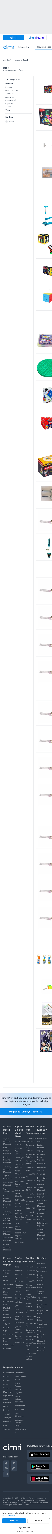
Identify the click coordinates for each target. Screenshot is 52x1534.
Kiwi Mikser (19, 1242)
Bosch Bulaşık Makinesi (7, 1198)
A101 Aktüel (41, 1267)
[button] (26, 1527)
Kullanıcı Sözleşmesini (39, 1502)
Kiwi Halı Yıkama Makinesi (41, 1187)
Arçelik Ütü (41, 1210)
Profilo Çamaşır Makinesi (7, 1247)
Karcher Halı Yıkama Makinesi (42, 1203)
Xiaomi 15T (30, 1216)
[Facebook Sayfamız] (6, 1463)
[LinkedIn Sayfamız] (6, 1468)
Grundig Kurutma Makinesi (7, 1221)
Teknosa (7, 1388)
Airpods (6, 1288)
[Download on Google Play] (39, 1467)
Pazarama (7, 1380)
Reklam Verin (20, 1406)
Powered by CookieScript (26, 1531)
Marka (17, 60)
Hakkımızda (19, 1373)
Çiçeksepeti (8, 1396)
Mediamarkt (8, 1392)
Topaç (8, 107)
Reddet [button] (38, 1521)
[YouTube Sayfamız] (6, 1474)
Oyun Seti (9, 84)
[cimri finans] (36, 37)
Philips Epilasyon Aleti (7, 1317)
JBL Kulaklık (8, 1284)
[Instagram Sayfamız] (14, 1468)
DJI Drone (7, 1349)
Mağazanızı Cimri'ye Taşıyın (19, 1422)
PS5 (27, 1350)
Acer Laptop (8, 1334)
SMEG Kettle (20, 1200)
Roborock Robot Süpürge (41, 1157)
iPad (5, 1277)
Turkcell (6, 1414)
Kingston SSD (8, 1345)
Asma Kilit (9, 94)
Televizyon (19, 1323)
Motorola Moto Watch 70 (31, 1297)
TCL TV (6, 1324)
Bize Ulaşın (19, 1409)
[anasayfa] (9, 47)
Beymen (6, 1410)
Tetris (7, 110)
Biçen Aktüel (42, 1271)
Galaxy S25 (30, 1198)
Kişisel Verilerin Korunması (19, 1399)
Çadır (17, 1306)
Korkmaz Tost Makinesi (18, 1151)
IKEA (5, 1425)
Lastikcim (7, 1422)
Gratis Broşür (42, 1324)
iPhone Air (30, 1212)
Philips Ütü (41, 1164)
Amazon (6, 1384)
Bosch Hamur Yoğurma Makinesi (20, 1235)
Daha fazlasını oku (9, 1516)
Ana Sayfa (7, 60)
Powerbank (19, 1343)
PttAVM (6, 1377)
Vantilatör (18, 1275)
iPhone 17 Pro (31, 1271)
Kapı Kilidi (9, 103)
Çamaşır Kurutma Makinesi (18, 1329)
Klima (17, 1267)
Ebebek (6, 1406)
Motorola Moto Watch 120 (31, 1287)
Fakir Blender (20, 1177)
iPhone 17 (30, 1267)
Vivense (6, 1429)
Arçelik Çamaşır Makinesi (7, 1141)
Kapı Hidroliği (10, 100)
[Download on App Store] (39, 1454)
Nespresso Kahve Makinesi (19, 1184)
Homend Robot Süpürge (40, 1216)
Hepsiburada (8, 1373)
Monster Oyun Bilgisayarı (7, 1295)
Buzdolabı (19, 1271)
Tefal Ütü (41, 1174)
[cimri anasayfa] (13, 37)
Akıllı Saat (18, 1302)
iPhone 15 (30, 1194)
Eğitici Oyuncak (11, 90)
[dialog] (26, 1522)
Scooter (8, 87)
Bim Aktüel (41, 1264)
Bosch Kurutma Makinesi (7, 1160)
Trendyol (7, 1418)
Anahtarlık (9, 97)
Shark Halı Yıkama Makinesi (41, 1232)
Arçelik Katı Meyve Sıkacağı (19, 1193)
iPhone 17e (30, 1281)
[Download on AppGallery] (40, 1479)
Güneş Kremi (20, 1298)
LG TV (5, 1281)
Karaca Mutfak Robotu (18, 1226)
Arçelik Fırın (8, 1227)
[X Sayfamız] (14, 1463)
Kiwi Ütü (40, 1239)
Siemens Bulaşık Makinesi (7, 1150)
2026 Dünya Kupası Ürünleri (31, 1356)
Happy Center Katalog (40, 1278)
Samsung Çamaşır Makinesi (7, 1169)
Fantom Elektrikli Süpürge (40, 1148)
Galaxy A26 (30, 1208)
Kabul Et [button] (14, 1521)
